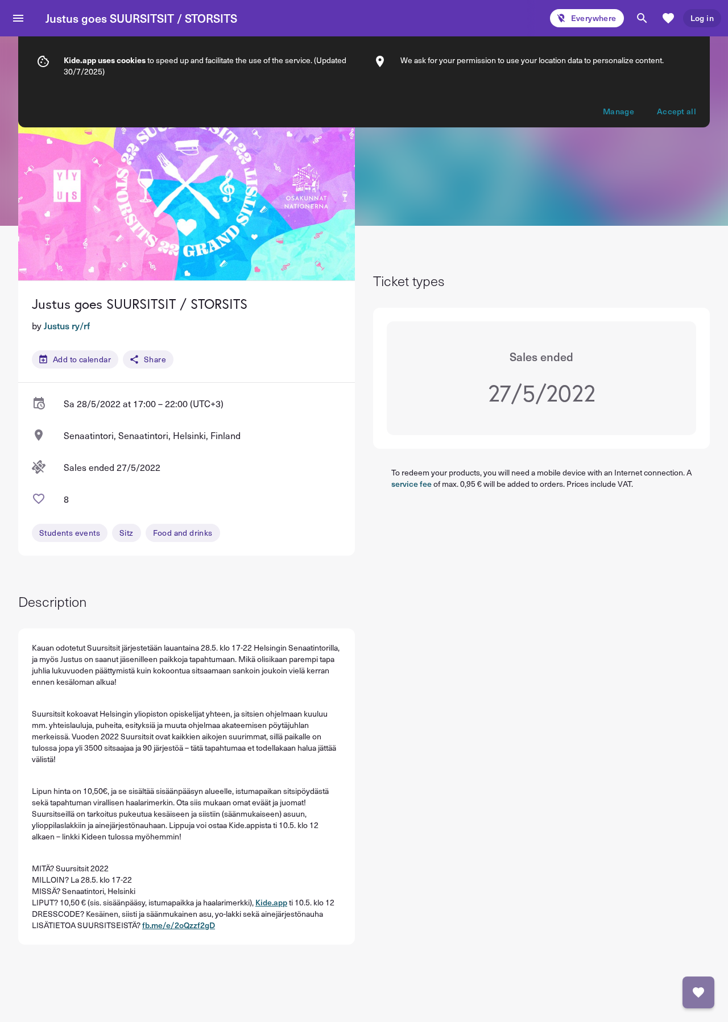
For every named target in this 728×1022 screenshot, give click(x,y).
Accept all (676, 111)
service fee (411, 484)
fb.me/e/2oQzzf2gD (178, 925)
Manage (618, 111)
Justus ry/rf (67, 325)
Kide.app (271, 902)
